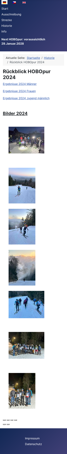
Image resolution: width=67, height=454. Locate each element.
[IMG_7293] (26, 345)
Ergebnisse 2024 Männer (20, 84)
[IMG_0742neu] (26, 304)
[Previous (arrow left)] (4, 424)
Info (4, 31)
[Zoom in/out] (15, 420)
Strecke (6, 20)
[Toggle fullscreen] (11, 420)
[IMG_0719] (22, 267)
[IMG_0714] (22, 226)
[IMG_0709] (22, 185)
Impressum (32, 438)
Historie (6, 25)
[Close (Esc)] (4, 420)
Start (4, 8)
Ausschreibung (11, 14)
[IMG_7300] (22, 390)
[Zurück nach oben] (60, 447)
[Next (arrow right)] (8, 424)
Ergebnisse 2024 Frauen (19, 91)
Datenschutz (33, 444)
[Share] (8, 420)
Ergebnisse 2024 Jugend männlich (26, 98)
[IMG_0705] (26, 140)
